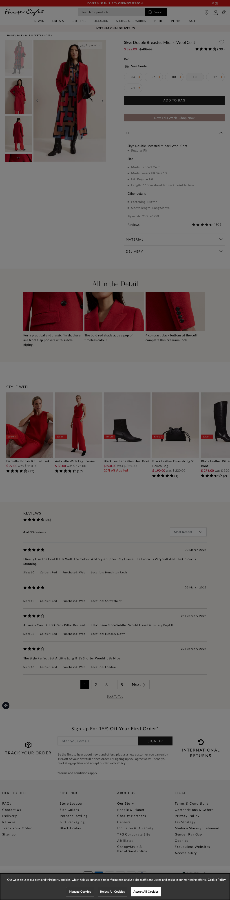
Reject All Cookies (112, 891)
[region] (115, 886)
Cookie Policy (217, 879)
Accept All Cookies (146, 891)
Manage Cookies (80, 891)
